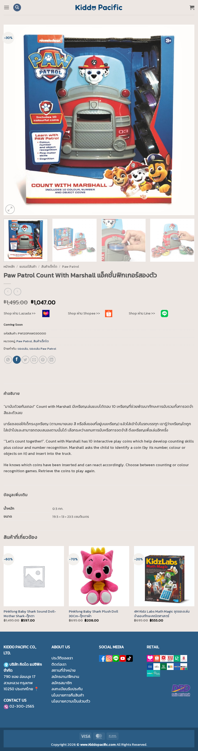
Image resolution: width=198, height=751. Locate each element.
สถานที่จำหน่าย (63, 670)
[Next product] (8, 291)
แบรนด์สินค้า (28, 266)
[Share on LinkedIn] (52, 360)
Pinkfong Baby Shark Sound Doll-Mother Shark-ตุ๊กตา (30, 613)
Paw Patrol (70, 266)
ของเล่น (23, 348)
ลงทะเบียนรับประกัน (67, 689)
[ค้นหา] (17, 8)
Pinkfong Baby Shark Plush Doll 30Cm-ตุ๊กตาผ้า (93, 613)
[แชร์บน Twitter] (25, 360)
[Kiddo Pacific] (99, 7)
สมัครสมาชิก (61, 683)
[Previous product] (17, 291)
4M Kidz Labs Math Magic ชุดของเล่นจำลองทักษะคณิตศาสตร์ (162, 613)
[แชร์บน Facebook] (17, 360)
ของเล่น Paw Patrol (42, 348)
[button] (6, 7)
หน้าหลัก (9, 266)
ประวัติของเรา (62, 658)
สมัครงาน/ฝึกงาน (65, 676)
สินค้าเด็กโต (49, 266)
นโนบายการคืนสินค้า (67, 695)
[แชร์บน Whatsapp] (8, 360)
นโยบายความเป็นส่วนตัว (70, 701)
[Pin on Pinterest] (43, 360)
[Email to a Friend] (34, 360)
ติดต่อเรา (58, 664)
